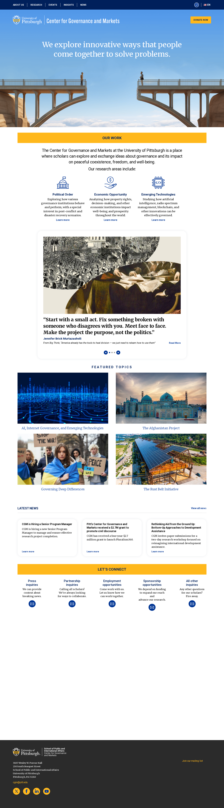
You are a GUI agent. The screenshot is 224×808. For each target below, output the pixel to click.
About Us (18, 5)
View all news (198, 508)
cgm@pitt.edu (20, 782)
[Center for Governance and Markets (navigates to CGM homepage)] (39, 752)
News (83, 5)
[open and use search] (196, 5)
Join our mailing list (192, 760)
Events (53, 5)
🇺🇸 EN (207, 4)
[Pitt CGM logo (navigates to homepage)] (66, 20)
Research (36, 5)
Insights (69, 5)
